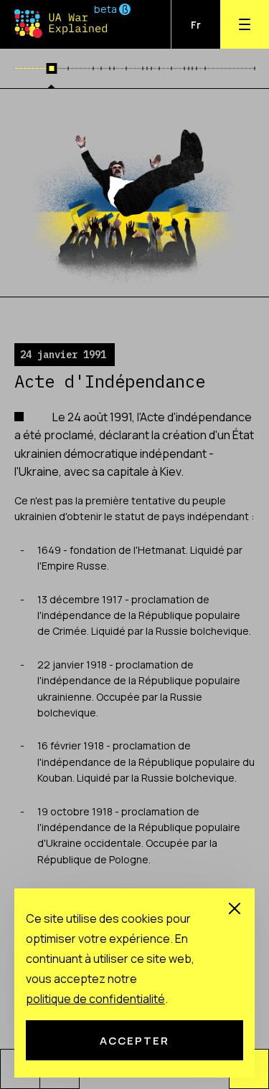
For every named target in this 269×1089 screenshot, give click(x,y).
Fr (196, 25)
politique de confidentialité (95, 999)
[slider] (51, 68)
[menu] (244, 24)
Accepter (134, 1040)
